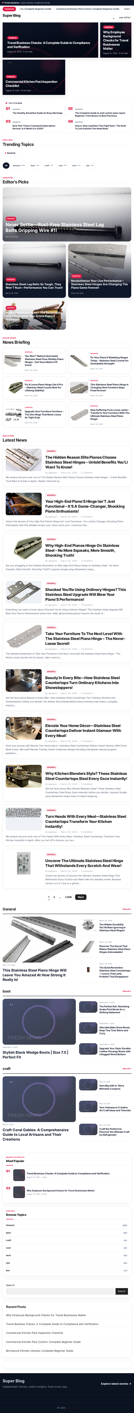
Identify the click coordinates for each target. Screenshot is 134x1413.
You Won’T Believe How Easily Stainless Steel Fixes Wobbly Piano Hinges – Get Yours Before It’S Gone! (44, 361)
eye (90, 165)
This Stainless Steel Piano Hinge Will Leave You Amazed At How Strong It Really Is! (35, 975)
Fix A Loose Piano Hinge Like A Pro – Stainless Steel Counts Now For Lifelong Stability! (44, 387)
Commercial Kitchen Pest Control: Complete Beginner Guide (60, 9)
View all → (127, 909)
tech (76, 165)
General (13, 38)
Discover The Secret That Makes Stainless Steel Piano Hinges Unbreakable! (114, 949)
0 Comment (87, 472)
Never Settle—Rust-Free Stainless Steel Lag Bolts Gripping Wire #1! (55, 227)
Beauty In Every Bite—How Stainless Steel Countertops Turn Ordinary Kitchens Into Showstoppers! (82, 683)
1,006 (68, 897)
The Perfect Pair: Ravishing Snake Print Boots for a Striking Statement (114, 1009)
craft (49, 165)
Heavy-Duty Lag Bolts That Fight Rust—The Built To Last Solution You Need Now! (100, 127)
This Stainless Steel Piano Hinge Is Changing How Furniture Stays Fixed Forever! (109, 387)
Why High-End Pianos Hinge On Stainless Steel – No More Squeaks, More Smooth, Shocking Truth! (82, 550)
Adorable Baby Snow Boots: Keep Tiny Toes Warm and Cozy (114, 1030)
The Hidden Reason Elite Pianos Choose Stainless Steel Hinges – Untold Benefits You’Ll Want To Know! (86, 462)
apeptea (52, 472)
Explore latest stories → (116, 1383)
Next (81, 897)
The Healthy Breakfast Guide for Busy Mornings (37, 112)
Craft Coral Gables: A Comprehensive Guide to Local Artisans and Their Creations (36, 1134)
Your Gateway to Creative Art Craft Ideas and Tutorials (115, 1109)
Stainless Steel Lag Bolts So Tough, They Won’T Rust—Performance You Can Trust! (34, 286)
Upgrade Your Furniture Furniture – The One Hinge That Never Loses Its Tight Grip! (44, 414)
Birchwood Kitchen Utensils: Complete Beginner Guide (39, 1350)
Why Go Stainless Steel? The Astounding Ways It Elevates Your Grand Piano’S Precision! (34, 316)
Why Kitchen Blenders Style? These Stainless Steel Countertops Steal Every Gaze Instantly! (86, 776)
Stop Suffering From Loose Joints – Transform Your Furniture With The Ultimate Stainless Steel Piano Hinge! (109, 414)
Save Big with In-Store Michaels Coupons (111, 1087)
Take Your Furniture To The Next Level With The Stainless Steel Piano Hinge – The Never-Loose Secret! (85, 638)
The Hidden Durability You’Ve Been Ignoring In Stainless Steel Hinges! (112, 927)
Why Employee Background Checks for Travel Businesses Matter (115, 40)
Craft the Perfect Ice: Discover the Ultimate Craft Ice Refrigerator (114, 1131)
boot (35, 165)
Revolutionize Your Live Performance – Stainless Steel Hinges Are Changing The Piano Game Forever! (99, 284)
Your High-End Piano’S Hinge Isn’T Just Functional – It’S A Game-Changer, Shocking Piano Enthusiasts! (85, 506)
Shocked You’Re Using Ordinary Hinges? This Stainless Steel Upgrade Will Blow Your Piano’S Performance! (85, 594)
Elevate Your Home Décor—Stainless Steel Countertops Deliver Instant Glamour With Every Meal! (83, 730)
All (6, 165)
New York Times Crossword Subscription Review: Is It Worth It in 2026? (34, 127)
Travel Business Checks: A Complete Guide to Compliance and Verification (52, 1324)
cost (63, 165)
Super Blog (11, 15)
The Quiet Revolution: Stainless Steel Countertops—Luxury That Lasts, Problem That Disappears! (115, 972)
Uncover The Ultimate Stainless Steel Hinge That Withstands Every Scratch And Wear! (84, 863)
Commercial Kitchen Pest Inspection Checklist (34, 1332)
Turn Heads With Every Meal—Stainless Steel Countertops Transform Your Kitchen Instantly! (85, 821)
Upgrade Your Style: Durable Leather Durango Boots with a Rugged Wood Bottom (115, 1051)
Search (10, 1285)
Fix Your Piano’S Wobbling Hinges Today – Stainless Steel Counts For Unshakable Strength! (109, 360)
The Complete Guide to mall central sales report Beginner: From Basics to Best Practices (100, 114)
